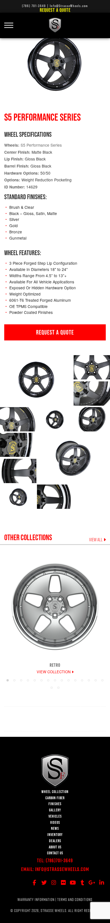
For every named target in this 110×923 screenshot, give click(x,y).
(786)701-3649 (59, 860)
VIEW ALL (96, 539)
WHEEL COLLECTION (55, 792)
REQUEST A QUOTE (55, 332)
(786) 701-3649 (34, 6)
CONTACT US (55, 853)
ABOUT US (55, 847)
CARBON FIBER (55, 798)
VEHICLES (55, 816)
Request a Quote (55, 10)
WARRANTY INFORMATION (35, 899)
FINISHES (55, 804)
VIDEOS (55, 822)
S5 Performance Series (41, 145)
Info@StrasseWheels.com (62, 869)
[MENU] (11, 22)
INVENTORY (55, 835)
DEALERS (55, 841)
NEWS (55, 828)
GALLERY (55, 810)
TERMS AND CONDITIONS (75, 899)
